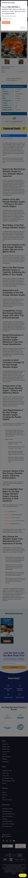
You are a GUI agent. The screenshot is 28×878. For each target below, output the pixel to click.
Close (23, 28)
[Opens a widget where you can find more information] (23, 875)
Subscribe (6, 22)
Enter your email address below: (9, 16)
